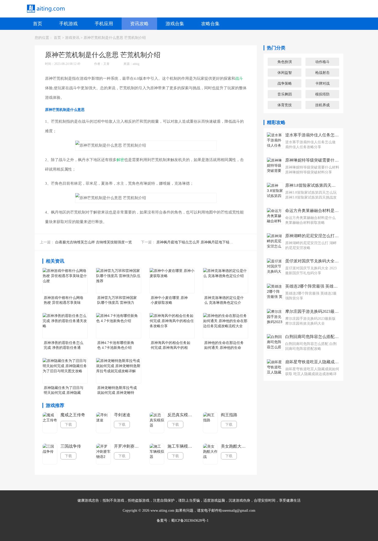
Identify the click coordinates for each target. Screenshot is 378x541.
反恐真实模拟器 (181, 415)
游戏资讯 (72, 38)
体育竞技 (284, 105)
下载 (68, 424)
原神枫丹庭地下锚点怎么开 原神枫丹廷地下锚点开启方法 (201, 242)
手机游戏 (68, 23)
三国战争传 (70, 446)
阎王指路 (229, 415)
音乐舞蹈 (284, 94)
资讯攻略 (139, 23)
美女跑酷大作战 (235, 446)
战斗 (239, 78)
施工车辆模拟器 (181, 446)
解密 (120, 160)
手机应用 (104, 23)
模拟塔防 (322, 94)
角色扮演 (284, 62)
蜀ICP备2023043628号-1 (190, 520)
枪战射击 (322, 72)
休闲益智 (284, 72)
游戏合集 (175, 23)
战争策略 (284, 83)
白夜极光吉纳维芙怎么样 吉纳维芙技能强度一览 (93, 242)
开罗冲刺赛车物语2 (128, 446)
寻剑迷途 (122, 415)
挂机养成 (322, 105)
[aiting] (45, 8)
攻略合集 (210, 23)
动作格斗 (322, 62)
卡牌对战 (322, 83)
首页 (37, 23)
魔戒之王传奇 (72, 415)
